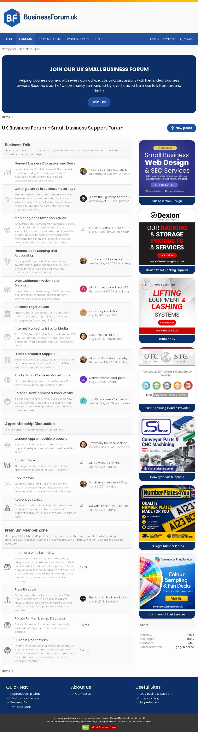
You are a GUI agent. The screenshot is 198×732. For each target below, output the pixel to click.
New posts (9, 49)
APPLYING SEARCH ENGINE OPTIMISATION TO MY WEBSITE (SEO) (129, 228)
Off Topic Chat (20, 707)
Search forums (29, 49)
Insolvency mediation (104, 311)
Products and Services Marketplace (42, 375)
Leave (113, 727)
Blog (98, 39)
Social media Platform (104, 335)
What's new (76, 39)
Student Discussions (24, 698)
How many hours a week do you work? (115, 443)
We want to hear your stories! (109, 506)
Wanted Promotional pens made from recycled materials (128, 378)
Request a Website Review (34, 552)
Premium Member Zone (26, 530)
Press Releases (26, 589)
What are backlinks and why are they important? (122, 358)
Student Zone (25, 460)
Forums (25, 39)
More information (100, 727)
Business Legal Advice (32, 307)
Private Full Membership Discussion (40, 618)
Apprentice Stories (28, 499)
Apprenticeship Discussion (30, 423)
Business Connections (31, 640)
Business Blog (149, 698)
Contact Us (83, 694)
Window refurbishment (104, 463)
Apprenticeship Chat (25, 694)
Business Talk (17, 144)
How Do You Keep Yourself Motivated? (114, 399)
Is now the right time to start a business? (117, 197)
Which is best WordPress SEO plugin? (114, 287)
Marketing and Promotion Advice (40, 218)
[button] (88, 39)
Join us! (99, 102)
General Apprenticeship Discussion (42, 438)
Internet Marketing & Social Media (41, 328)
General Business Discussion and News (45, 163)
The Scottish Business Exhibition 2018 (113, 597)
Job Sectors (24, 478)
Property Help (149, 702)
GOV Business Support (156, 694)
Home (9, 39)
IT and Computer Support (35, 354)
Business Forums (22, 702)
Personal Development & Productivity (44, 393)
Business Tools (49, 39)
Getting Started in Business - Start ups (45, 189)
